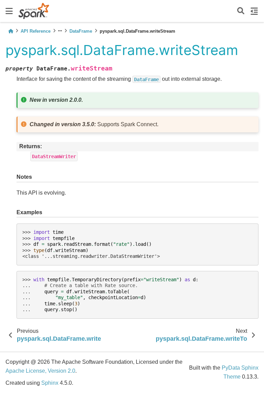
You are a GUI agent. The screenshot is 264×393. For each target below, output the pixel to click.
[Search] (241, 11)
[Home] (10, 31)
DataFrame (80, 31)
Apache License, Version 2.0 (40, 371)
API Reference (36, 31)
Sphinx (49, 383)
